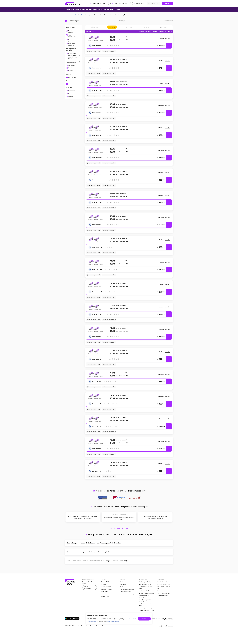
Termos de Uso (106, 626)
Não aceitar (132, 618)
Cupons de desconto (125, 591)
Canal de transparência (163, 593)
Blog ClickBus (104, 591)
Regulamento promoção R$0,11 (164, 587)
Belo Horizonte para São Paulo (145, 587)
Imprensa (103, 584)
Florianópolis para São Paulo (146, 610)
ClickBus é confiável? (162, 595)
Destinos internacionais (163, 591)
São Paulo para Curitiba (145, 584)
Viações (122, 587)
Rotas (81, 15)
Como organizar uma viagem (127, 594)
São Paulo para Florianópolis (146, 608)
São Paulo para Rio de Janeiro (146, 582)
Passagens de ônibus (71, 15)
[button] (167, 38)
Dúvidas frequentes (162, 582)
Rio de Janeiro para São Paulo (146, 593)
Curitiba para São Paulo (145, 591)
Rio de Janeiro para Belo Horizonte (145, 600)
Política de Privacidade (83, 626)
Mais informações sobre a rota (119, 528)
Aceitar (144, 618)
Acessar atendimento (87, 587)
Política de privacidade (113, 621)
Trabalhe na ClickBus (106, 589)
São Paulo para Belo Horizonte (144, 596)
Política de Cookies (95, 626)
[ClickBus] (72, 3)
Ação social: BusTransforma (108, 594)
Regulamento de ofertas (163, 584)
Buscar (167, 3)
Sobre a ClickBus (105, 582)
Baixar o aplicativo (106, 587)
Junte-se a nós (105, 596)
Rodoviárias (123, 584)
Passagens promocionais (127, 589)
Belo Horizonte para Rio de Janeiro (146, 604)
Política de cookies (92, 621)
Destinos (122, 582)
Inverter (118, 9)
